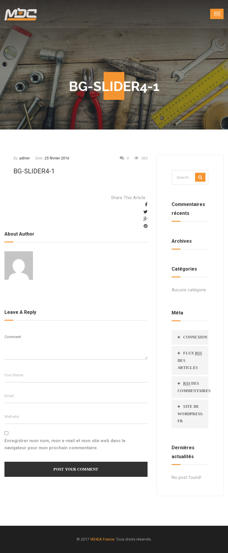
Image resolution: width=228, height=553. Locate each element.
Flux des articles (190, 360)
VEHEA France (102, 539)
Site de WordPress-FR (191, 413)
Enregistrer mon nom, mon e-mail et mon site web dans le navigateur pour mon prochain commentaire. (65, 444)
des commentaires (193, 387)
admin (24, 158)
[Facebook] (146, 204)
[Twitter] (145, 212)
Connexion (195, 337)
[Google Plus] (145, 219)
